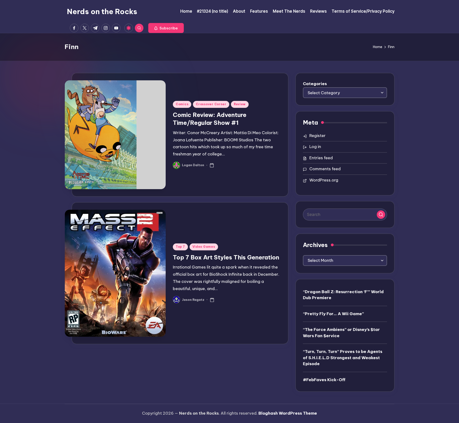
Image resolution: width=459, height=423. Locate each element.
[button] (166, 28)
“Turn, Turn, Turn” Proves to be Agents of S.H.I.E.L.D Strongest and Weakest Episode (342, 357)
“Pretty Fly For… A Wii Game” (333, 313)
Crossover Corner (211, 104)
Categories (315, 83)
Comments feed (325, 168)
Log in (315, 146)
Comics (182, 104)
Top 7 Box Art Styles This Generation (226, 257)
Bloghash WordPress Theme (287, 413)
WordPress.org (323, 180)
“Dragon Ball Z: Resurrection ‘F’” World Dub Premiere (343, 295)
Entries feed (321, 157)
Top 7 (180, 246)
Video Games (203, 246)
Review (240, 104)
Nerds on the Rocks (102, 11)
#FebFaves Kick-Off (324, 379)
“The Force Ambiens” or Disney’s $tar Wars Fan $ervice (341, 332)
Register (317, 135)
